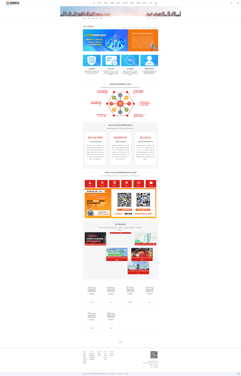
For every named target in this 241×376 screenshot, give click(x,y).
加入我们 (105, 357)
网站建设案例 (91, 355)
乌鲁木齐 (84, 18)
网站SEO (99, 3)
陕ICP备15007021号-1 (120, 373)
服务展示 (85, 351)
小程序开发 (125, 3)
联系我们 (112, 351)
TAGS (109, 373)
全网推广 (106, 3)
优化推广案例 (91, 353)
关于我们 (151, 3)
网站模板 (155, 27)
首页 (94, 3)
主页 (150, 18)
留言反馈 (111, 355)
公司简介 (105, 353)
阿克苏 (101, 18)
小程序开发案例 (92, 357)
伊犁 (97, 18)
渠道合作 (144, 3)
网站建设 (112, 3)
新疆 (156, 18)
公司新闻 (99, 353)
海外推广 (118, 3)
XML (106, 373)
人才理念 (105, 355)
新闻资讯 (132, 3)
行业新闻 (99, 355)
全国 (156, 3)
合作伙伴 (105, 359)
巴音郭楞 (93, 18)
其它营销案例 (91, 359)
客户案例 (138, 3)
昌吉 (89, 18)
